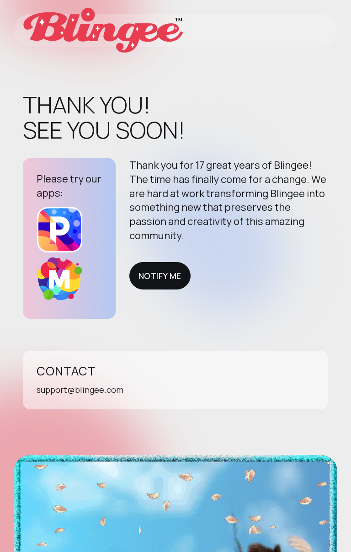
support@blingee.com (80, 389)
